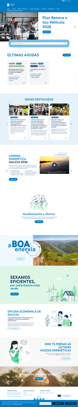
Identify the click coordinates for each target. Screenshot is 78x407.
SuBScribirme (65, 358)
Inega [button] (8, 8)
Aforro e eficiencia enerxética (16, 66)
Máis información (14, 328)
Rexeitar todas (58, 403)
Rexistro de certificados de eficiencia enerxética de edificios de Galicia (14, 394)
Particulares (34, 66)
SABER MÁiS (39, 221)
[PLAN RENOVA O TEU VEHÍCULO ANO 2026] (46, 83)
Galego (63, 1)
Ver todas (66, 55)
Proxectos (44, 8)
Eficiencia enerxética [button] (22, 8)
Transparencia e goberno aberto (14, 10)
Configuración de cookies (45, 403)
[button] (75, 27)
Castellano (68, 1)
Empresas (19, 63)
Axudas (14, 8)
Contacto (39, 378)
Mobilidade (42, 66)
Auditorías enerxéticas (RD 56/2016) (14, 396)
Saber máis (47, 32)
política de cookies (17, 404)
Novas (58, 8)
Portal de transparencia (28, 395)
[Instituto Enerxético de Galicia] (11, 5)
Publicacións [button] (51, 8)
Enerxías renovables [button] (34, 8)
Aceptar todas (71, 403)
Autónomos (12, 63)
